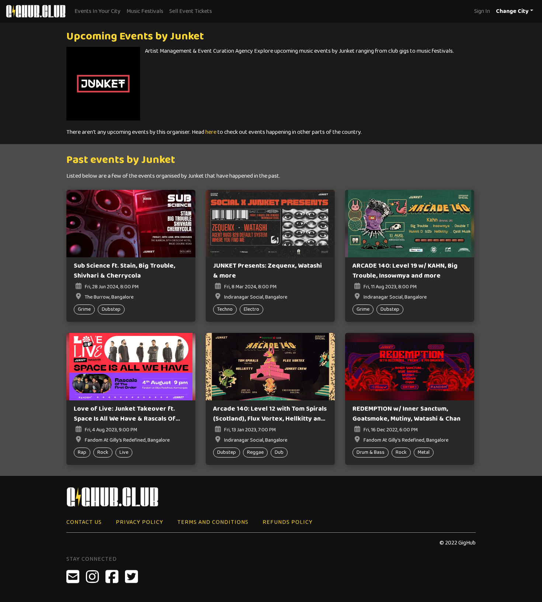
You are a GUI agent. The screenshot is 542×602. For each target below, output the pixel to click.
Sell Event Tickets (190, 11)
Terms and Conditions (213, 522)
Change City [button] (512, 11)
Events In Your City (97, 11)
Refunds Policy (288, 522)
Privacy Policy (139, 522)
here (210, 132)
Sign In (482, 11)
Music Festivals (144, 11)
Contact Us (84, 522)
